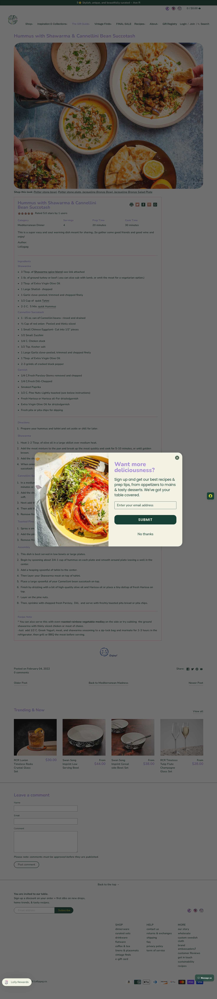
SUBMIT (145, 519)
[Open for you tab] (210, 496)
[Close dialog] (177, 458)
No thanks (145, 534)
